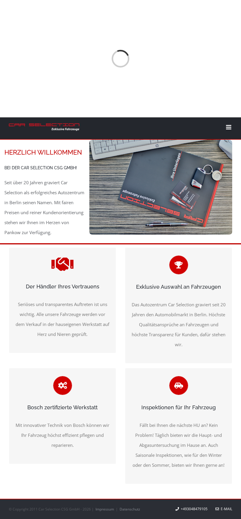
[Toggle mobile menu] (229, 127)
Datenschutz (130, 509)
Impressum (105, 509)
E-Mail (225, 508)
